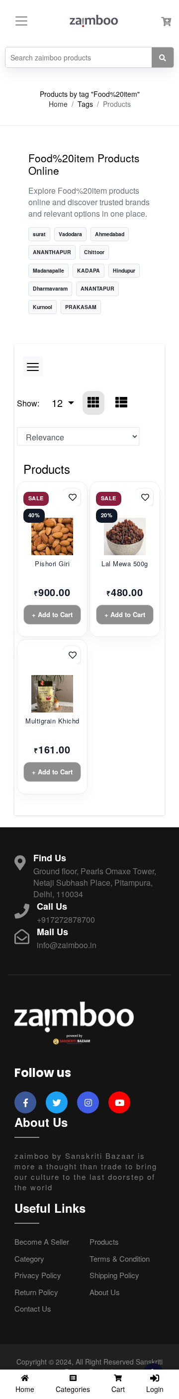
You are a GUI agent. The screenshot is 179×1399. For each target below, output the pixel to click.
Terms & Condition (120, 1258)
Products (104, 1241)
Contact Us (32, 1308)
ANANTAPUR (97, 288)
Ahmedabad (109, 234)
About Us (105, 1292)
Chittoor (94, 252)
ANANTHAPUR (52, 252)
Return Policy (36, 1292)
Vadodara (70, 234)
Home (58, 104)
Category (29, 1258)
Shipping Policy (114, 1275)
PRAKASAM (80, 307)
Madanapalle (48, 270)
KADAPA (88, 270)
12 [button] (59, 402)
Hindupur (124, 270)
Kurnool (42, 307)
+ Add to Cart (52, 614)
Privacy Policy (37, 1275)
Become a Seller (41, 1241)
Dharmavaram (50, 288)
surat (39, 234)
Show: (28, 403)
